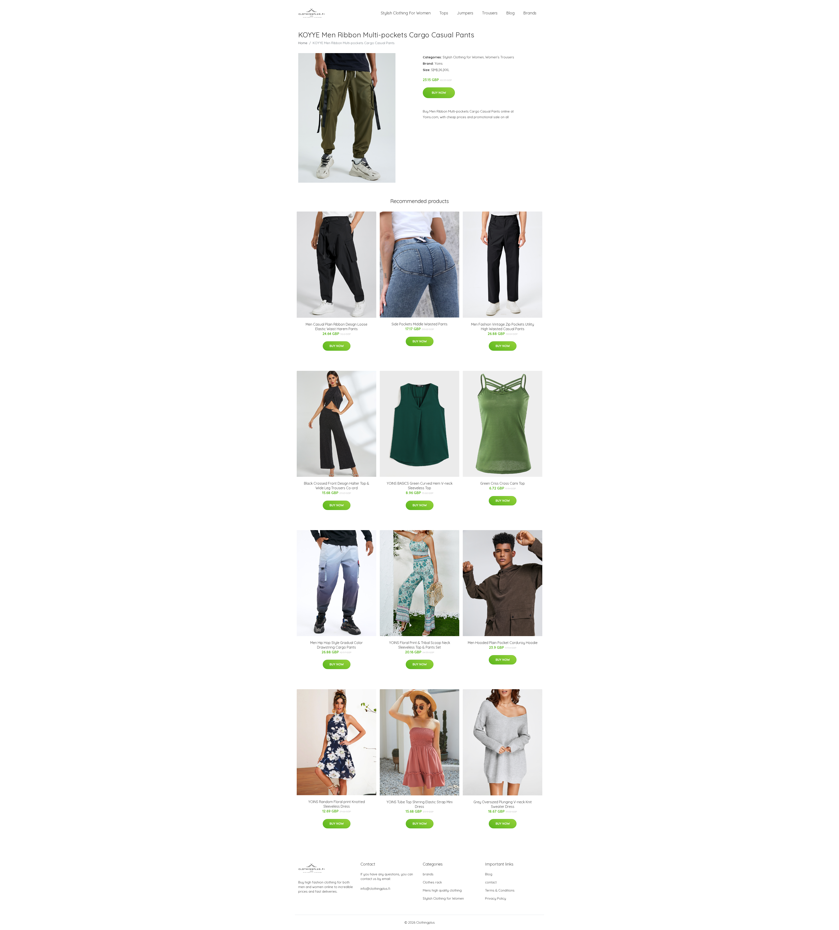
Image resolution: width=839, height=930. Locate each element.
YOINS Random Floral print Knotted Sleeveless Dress (336, 804)
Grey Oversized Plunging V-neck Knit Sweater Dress (502, 804)
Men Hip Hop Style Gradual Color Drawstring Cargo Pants (336, 644)
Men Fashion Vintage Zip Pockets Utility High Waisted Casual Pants (502, 326)
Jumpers (465, 13)
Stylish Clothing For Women (406, 13)
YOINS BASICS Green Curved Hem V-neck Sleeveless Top (419, 485)
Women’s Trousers (499, 57)
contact (491, 882)
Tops (443, 13)
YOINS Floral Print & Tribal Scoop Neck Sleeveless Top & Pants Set (419, 644)
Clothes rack (432, 882)
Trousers (490, 13)
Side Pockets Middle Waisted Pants (419, 324)
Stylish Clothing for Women (463, 57)
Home (302, 43)
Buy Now (439, 93)
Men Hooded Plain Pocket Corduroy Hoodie (502, 642)
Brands (529, 13)
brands (428, 874)
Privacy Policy (495, 898)
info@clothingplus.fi (375, 889)
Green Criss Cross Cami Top (502, 483)
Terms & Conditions (500, 890)
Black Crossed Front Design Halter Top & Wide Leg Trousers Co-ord (336, 485)
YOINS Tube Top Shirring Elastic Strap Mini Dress (419, 804)
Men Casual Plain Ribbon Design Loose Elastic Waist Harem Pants (336, 326)
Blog (510, 13)
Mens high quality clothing (442, 890)
